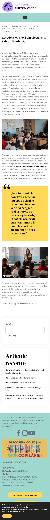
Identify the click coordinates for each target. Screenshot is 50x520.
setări (23, 511)
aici (35, 303)
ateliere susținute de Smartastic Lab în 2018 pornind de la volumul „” (25, 166)
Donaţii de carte (10, 28)
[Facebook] (18, 433)
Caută (8, 324)
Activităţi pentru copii (13, 26)
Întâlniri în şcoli (27, 28)
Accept (7, 516)
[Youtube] (32, 433)
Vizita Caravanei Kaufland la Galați (20, 378)
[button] (25, 17)
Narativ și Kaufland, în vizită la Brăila (21, 382)
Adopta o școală (33, 26)
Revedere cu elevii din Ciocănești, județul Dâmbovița (24, 39)
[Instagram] (25, 433)
